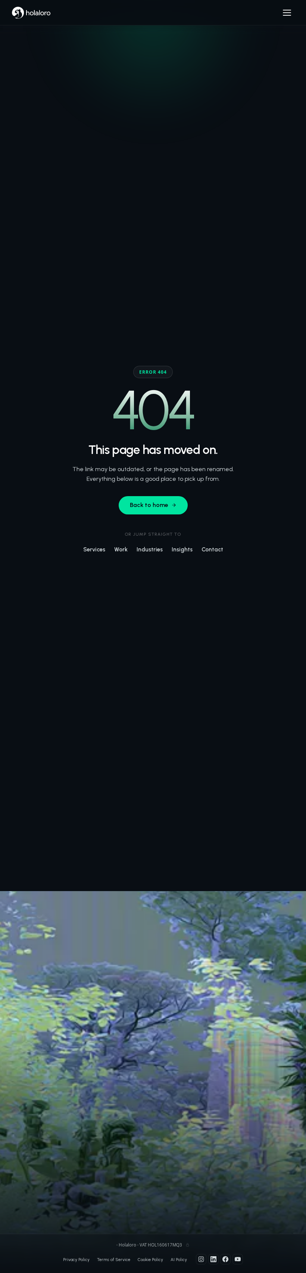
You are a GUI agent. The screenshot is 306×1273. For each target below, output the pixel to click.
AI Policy (179, 1259)
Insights (182, 549)
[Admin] (187, 1245)
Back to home (149, 504)
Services (94, 549)
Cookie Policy (150, 1259)
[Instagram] (201, 1259)
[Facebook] (225, 1259)
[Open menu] (287, 13)
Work (121, 549)
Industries (150, 549)
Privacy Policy (76, 1259)
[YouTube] (237, 1259)
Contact (212, 549)
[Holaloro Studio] (31, 13)
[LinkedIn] (213, 1259)
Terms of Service (113, 1259)
